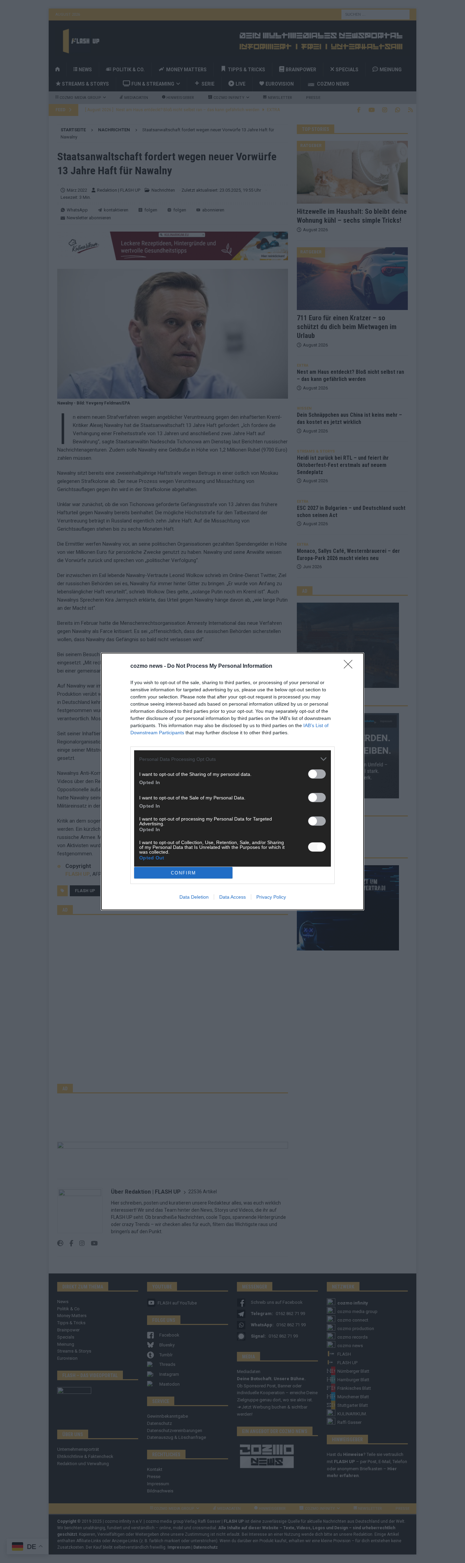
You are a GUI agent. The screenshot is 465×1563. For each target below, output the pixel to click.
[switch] (317, 774)
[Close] (350, 666)
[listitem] (232, 759)
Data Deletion (194, 897)
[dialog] (232, 781)
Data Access (232, 897)
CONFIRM (183, 872)
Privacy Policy (271, 897)
